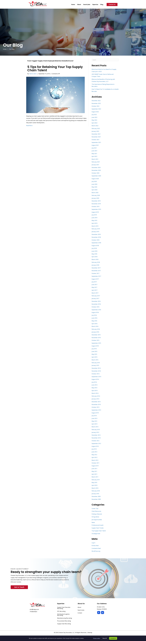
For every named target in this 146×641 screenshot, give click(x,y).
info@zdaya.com (34, 609)
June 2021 (94, 151)
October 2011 (95, 463)
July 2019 (94, 215)
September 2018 (96, 243)
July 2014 (94, 382)
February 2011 (96, 480)
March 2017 (95, 293)
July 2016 (94, 315)
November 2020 (96, 170)
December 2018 (96, 234)
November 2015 (96, 337)
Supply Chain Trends (97, 528)
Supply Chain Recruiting (64, 624)
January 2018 (95, 265)
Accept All (113, 638)
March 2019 (95, 226)
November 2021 (96, 137)
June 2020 (94, 184)
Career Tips (95, 508)
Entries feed (95, 545)
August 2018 (95, 245)
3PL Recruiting (61, 611)
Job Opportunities (97, 519)
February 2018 (96, 262)
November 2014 (96, 371)
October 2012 (95, 441)
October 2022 (95, 106)
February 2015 (96, 362)
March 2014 (95, 393)
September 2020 (96, 176)
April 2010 (94, 485)
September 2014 (96, 376)
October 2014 (95, 374)
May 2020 (94, 187)
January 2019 (95, 231)
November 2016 (96, 304)
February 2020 (96, 195)
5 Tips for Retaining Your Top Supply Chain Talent (55, 68)
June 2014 (94, 385)
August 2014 (95, 379)
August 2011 (95, 466)
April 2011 (94, 474)
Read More (29, 125)
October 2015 (95, 340)
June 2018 (94, 251)
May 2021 (94, 153)
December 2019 (96, 201)
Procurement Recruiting (64, 621)
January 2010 (95, 493)
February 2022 (96, 128)
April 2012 (94, 457)
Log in (93, 543)
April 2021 (94, 156)
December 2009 (96, 496)
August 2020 (95, 178)
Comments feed (96, 548)
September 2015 (96, 343)
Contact (80, 613)
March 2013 (95, 427)
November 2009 (96, 499)
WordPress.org (96, 551)
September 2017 (96, 276)
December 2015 (96, 335)
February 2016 (96, 329)
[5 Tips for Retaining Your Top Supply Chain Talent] (55, 95)
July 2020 (94, 181)
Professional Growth (97, 525)
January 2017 (95, 298)
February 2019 (96, 229)
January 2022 (95, 131)
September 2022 (96, 109)
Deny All (105, 638)
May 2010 (94, 482)
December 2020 (96, 167)
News (93, 522)
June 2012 (94, 452)
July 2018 (94, 248)
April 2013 (94, 424)
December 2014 (96, 368)
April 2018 (94, 257)
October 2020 (95, 173)
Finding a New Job (97, 514)
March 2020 (95, 192)
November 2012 (96, 438)
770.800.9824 (33, 611)
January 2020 (95, 198)
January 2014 (95, 399)
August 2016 (95, 312)
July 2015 (94, 349)
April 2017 (94, 290)
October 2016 (95, 307)
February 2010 (96, 491)
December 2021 (96, 134)
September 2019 (96, 209)
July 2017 (94, 282)
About (79, 607)
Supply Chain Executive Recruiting (63, 608)
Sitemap (90, 632)
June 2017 (94, 284)
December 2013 (96, 402)
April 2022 (94, 123)
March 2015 (95, 360)
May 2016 (94, 321)
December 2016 (96, 301)
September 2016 (96, 310)
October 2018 (95, 240)
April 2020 (94, 190)
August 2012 (95, 446)
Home (4, 49)
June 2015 (94, 351)
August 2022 (95, 112)
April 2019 (94, 223)
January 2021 (95, 165)
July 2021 (94, 148)
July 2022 (94, 114)
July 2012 (94, 449)
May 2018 (94, 254)
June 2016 (94, 318)
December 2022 (96, 100)
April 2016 (94, 323)
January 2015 (95, 365)
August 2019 (95, 212)
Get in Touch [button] (19, 587)
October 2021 (95, 139)
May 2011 (94, 471)
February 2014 (96, 396)
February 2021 (96, 162)
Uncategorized (96, 533)
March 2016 (95, 326)
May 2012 (94, 454)
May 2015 (94, 354)
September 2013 (96, 410)
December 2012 (96, 435)
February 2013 (96, 429)
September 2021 (96, 142)
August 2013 (95, 413)
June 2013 (94, 418)
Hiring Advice (95, 517)
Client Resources (96, 511)
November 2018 (96, 237)
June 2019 (94, 217)
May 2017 (94, 287)
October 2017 (95, 273)
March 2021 (95, 159)
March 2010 (95, 488)
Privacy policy (96, 638)
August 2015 (95, 346)
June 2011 (94, 468)
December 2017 (96, 268)
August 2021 (95, 145)
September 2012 (96, 443)
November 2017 (96, 270)
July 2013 (94, 415)
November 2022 (96, 103)
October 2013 (95, 407)
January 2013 (95, 432)
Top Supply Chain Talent (99, 531)
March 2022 (95, 126)
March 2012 (95, 460)
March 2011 (95, 477)
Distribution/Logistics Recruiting (63, 614)
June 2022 (94, 117)
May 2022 (94, 120)
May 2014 (94, 388)
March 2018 (95, 259)
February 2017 (96, 296)
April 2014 (94, 390)
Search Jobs (81, 610)
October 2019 (95, 206)
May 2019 (94, 220)
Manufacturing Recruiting (64, 618)
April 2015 (94, 357)
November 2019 (96, 204)
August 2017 (95, 279)
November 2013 (96, 404)
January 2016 (95, 332)
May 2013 (94, 421)
